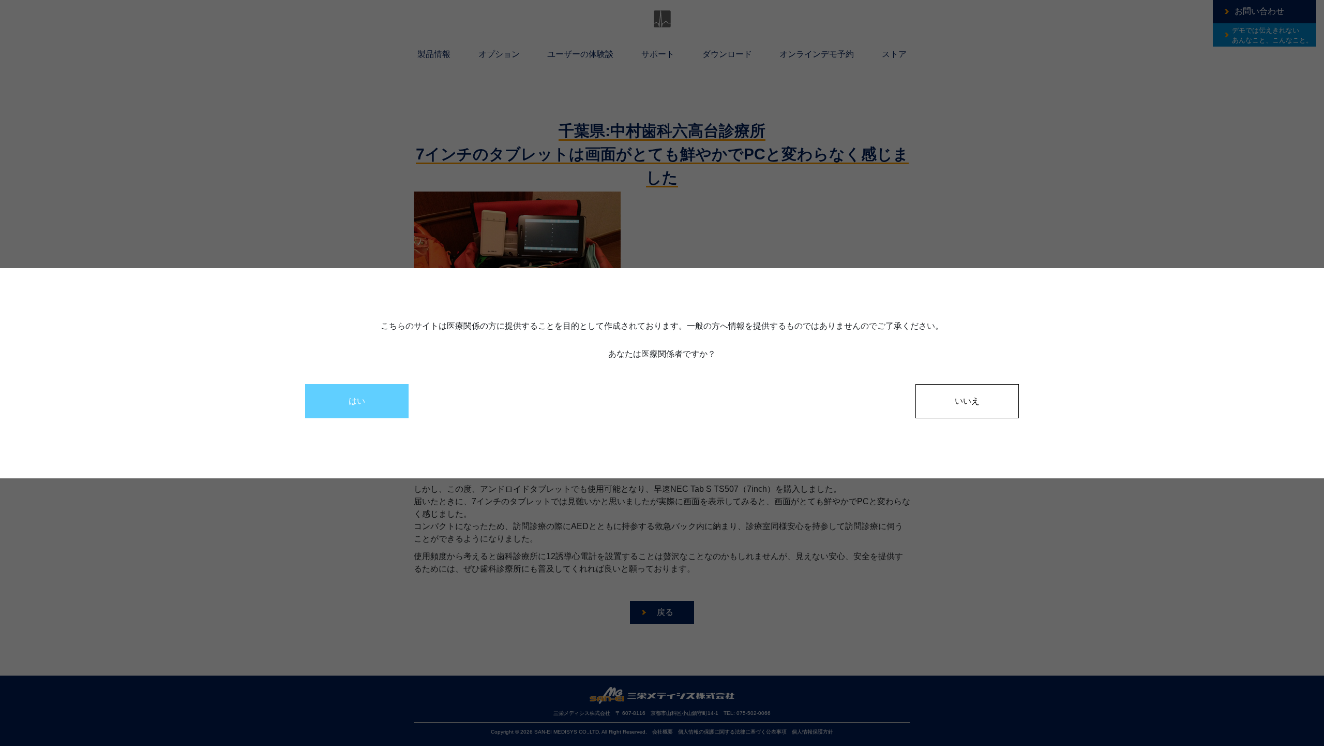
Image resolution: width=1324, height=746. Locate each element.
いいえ (967, 401)
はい (357, 401)
